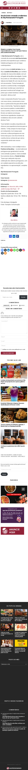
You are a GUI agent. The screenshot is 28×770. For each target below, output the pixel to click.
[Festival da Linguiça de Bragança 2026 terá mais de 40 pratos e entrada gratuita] (21, 627)
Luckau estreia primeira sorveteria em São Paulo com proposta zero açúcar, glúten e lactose (13, 381)
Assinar (23, 297)
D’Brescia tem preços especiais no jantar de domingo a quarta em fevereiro (13, 729)
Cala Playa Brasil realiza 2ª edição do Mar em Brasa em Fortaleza (7, 619)
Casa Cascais (6, 456)
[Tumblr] (2, 253)
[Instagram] (10, 236)
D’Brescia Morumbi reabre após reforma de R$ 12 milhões (21, 619)
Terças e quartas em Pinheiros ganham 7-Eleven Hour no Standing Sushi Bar (13, 425)
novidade (14, 456)
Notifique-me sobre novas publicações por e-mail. (13, 349)
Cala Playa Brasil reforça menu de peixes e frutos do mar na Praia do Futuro (13, 717)
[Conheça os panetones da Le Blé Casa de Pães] (14, 436)
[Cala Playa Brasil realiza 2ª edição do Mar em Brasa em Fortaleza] (7, 612)
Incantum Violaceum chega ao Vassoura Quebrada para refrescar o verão (12, 404)
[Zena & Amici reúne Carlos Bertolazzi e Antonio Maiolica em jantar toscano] (7, 643)
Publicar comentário (8, 353)
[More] (5, 253)
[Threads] (20, 250)
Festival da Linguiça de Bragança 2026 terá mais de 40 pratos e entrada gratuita (21, 634)
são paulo (22, 456)
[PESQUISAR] (26, 8)
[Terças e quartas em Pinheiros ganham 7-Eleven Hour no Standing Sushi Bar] (14, 415)
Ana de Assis (18, 454)
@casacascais (12, 180)
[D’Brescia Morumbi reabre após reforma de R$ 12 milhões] (21, 612)
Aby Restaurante (7, 454)
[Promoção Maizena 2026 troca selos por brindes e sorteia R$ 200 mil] (21, 643)
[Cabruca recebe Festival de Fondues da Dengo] (7, 627)
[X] (5, 250)
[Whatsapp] (14, 250)
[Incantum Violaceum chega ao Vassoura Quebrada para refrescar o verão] (14, 393)
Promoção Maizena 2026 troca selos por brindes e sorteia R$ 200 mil (20, 650)
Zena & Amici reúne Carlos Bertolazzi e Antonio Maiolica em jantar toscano (6, 650)
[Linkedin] (14, 236)
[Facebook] (17, 236)
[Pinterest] (11, 250)
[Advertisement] (14, 269)
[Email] (17, 250)
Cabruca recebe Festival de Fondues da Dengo (7, 634)
